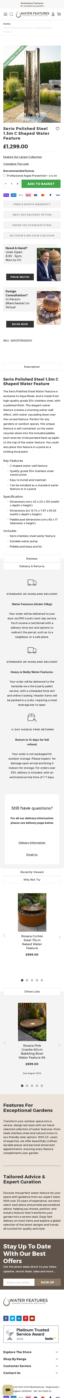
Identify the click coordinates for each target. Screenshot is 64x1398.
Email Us (32, 854)
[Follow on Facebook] (6, 1318)
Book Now (20, 324)
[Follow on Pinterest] (25, 1318)
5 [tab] (41, 980)
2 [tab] (27, 980)
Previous (4, 935)
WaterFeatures (37, 1387)
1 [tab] (22, 980)
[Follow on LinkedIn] (19, 1318)
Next (59, 937)
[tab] (32, 459)
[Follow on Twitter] (12, 1318)
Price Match (20, 276)
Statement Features (32, 3)
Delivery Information (32, 842)
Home (6, 23)
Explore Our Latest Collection (22, 156)
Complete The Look (16, 163)
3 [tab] (32, 980)
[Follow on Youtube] (32, 1318)
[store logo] (32, 14)
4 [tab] (37, 980)
